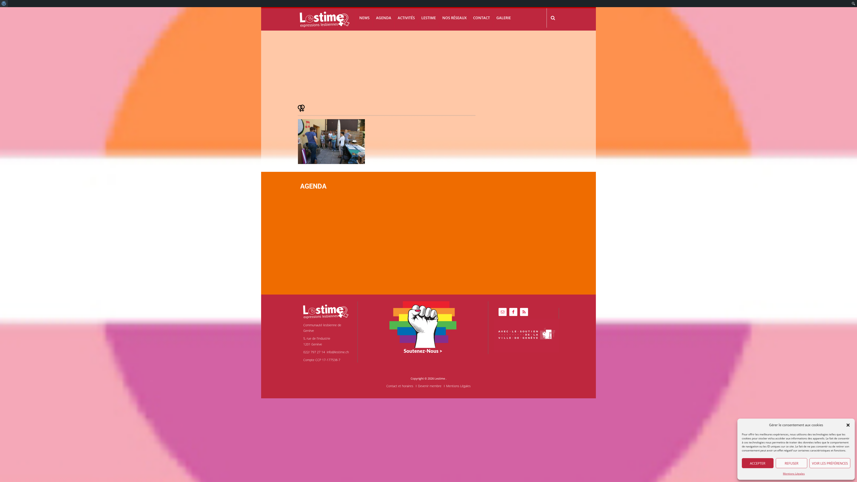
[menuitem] (4, 3)
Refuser (791, 463)
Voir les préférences (830, 463)
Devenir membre (429, 386)
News (364, 17)
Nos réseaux (454, 17)
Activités (406, 17)
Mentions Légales (794, 474)
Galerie (503, 17)
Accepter (757, 463)
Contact (481, 17)
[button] (848, 425)
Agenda (383, 17)
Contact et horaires (399, 386)
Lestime (428, 17)
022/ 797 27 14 (314, 352)
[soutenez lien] (422, 324)
